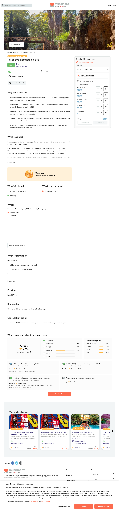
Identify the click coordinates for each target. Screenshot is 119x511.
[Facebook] (12, 463)
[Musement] (59, 5)
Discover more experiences (44, 175)
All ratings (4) (49, 340)
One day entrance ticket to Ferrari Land (53, 432)
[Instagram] (20, 463)
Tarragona (15, 52)
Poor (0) (48, 353)
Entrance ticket (87, 76)
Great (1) (48, 347)
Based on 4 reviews (21, 66)
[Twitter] (16, 463)
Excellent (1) (49, 343)
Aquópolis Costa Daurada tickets (82, 432)
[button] (92, 76)
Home (9, 52)
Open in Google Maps (16, 245)
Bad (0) (48, 356)
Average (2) (49, 350)
